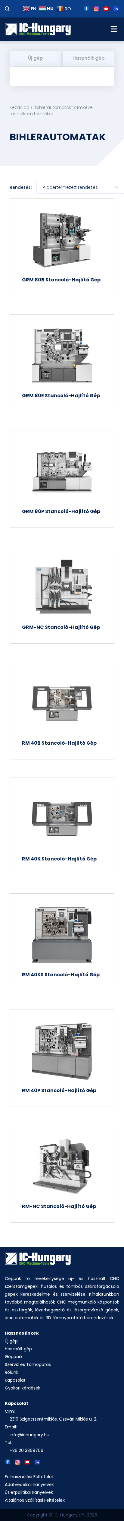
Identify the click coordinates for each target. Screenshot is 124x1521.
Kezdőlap (19, 107)
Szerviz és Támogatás (28, 1364)
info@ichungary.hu (29, 1435)
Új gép (35, 58)
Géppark (14, 1357)
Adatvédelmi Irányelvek (29, 1484)
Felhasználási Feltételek (29, 1477)
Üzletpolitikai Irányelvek (29, 1492)
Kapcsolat (15, 1380)
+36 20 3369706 (26, 1450)
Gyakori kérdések (22, 1388)
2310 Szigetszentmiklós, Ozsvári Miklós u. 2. (53, 1419)
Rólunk (11, 1372)
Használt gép (89, 58)
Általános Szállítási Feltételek (35, 1500)
